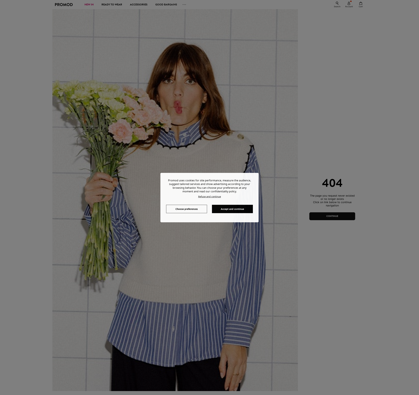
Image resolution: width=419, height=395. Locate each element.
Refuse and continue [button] (209, 196)
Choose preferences (186, 209)
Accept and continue (232, 209)
